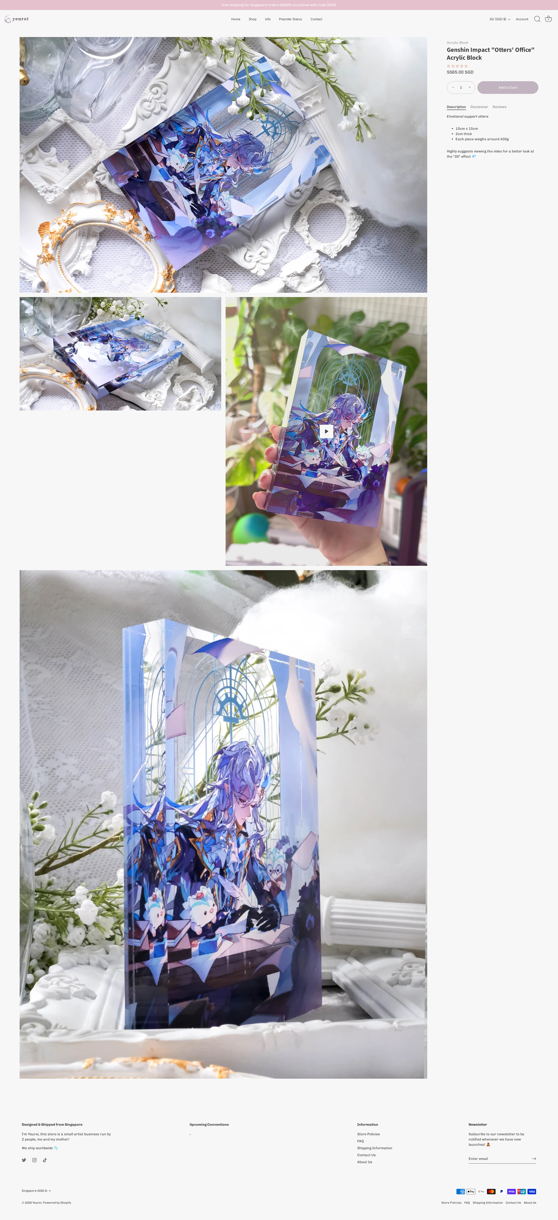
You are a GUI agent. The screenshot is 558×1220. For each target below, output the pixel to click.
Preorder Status (290, 19)
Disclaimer (479, 107)
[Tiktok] (45, 1160)
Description (456, 107)
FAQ (360, 1141)
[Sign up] (534, 1158)
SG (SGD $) (498, 19)
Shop (253, 19)
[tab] (458, 107)
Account (522, 19)
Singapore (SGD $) (34, 1190)
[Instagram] (34, 1160)
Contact (316, 19)
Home (235, 19)
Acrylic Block (457, 43)
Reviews (500, 107)
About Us (364, 1162)
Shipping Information (374, 1148)
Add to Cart (507, 87)
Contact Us (366, 1155)
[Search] (537, 19)
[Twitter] (24, 1160)
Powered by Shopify (57, 1202)
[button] (458, 66)
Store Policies (368, 1134)
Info (268, 19)
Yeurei (37, 1202)
